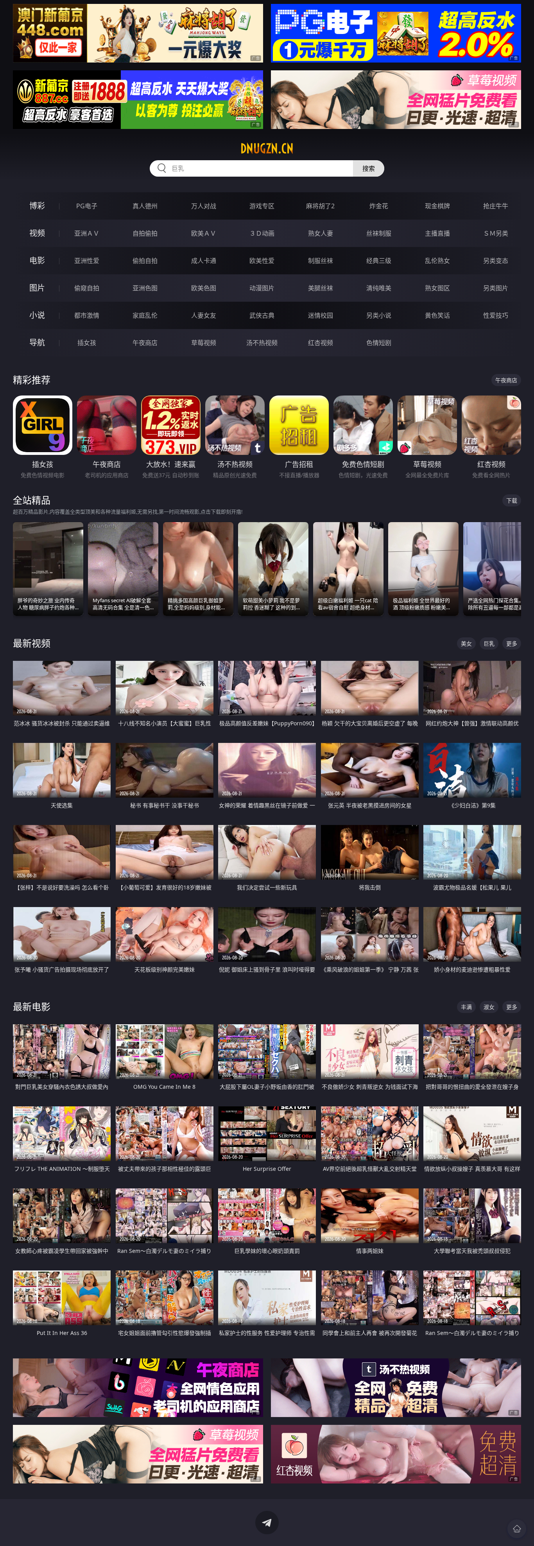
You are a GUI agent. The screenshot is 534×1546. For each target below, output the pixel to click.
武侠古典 (261, 315)
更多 (511, 643)
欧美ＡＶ (203, 233)
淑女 (489, 1007)
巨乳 (489, 643)
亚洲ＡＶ (86, 233)
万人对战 (203, 206)
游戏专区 (261, 206)
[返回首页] (516, 1528)
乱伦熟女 (437, 260)
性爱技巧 (495, 315)
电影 (37, 260)
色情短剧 (378, 342)
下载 (511, 500)
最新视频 (31, 643)
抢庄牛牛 (495, 206)
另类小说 (378, 315)
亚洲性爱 (86, 260)
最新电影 (31, 1006)
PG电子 (86, 206)
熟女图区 (437, 288)
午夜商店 (145, 342)
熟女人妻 (320, 233)
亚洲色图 (145, 288)
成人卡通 (203, 260)
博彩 (37, 205)
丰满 (466, 1007)
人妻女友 (203, 315)
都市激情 (86, 315)
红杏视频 (320, 342)
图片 (37, 288)
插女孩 (86, 342)
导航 (37, 342)
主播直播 (437, 233)
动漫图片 (261, 288)
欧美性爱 (261, 260)
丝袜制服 (378, 233)
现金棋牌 (437, 206)
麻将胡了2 (320, 206)
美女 (466, 643)
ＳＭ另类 (495, 233)
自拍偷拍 (145, 233)
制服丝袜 (320, 260)
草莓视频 (203, 342)
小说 (37, 315)
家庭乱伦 (145, 315)
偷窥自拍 (86, 288)
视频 (37, 233)
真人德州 (145, 206)
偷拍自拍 (145, 260)
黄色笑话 (437, 315)
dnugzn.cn (267, 148)
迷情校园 (320, 315)
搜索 (368, 168)
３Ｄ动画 (261, 233)
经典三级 (378, 260)
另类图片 (495, 288)
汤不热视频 (262, 342)
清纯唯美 (378, 288)
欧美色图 (203, 288)
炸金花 (378, 206)
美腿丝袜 (320, 288)
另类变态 (495, 260)
